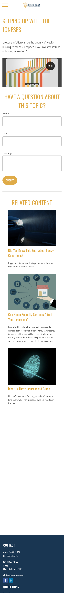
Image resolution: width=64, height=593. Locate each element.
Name (5, 113)
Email (5, 133)
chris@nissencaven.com (13, 575)
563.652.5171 (14, 552)
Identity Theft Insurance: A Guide (29, 388)
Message (7, 153)
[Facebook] (5, 580)
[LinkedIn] (11, 580)
